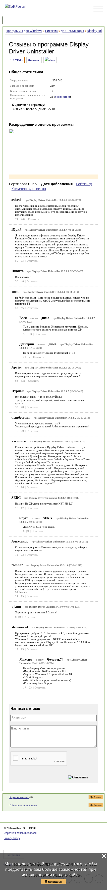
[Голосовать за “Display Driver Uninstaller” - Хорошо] (38, 116)
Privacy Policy (12, 838)
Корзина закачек (19, 797)
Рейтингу (84, 183)
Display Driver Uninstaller (49, 48)
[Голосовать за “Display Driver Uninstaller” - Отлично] (45, 116)
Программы (17, 20)
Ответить (33, 219)
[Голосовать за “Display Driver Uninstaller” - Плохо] (23, 116)
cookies (58, 864)
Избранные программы (23, 804)
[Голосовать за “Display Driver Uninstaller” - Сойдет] (30, 116)
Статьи (42, 20)
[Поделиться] (50, 60)
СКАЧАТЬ (16, 59)
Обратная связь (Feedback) (20, 833)
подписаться (62, 96)
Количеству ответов (28, 188)
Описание (34, 59)
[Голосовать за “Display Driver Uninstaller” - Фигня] (15, 116)
